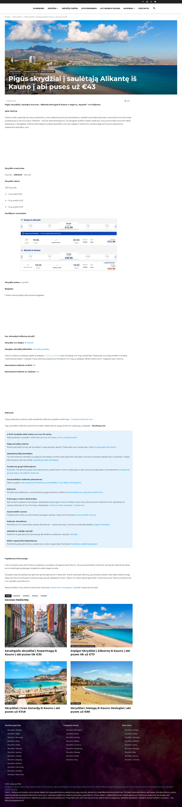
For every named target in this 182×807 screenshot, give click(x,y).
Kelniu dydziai (166, 787)
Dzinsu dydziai (11, 789)
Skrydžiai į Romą (72, 734)
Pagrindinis (38, 8)
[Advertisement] (69, 149)
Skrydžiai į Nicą (72, 760)
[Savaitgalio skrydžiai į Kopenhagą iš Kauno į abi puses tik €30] (36, 625)
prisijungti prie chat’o (105, 447)
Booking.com (76, 492)
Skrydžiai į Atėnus (132, 756)
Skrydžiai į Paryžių (73, 737)
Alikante (16, 596)
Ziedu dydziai (153, 787)
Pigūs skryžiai (17, 17)
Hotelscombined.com (82, 419)
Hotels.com (97, 492)
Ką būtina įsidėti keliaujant (84, 544)
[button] (154, 8)
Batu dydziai (107, 787)
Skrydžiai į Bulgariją (14, 760)
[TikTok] (151, 1)
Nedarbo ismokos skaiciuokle (73, 787)
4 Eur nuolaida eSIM (67, 437)
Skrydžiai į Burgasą (132, 748)
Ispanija (26, 596)
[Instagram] (147, 1)
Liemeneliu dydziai (138, 787)
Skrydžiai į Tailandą (14, 748)
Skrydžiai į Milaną (72, 741)
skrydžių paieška (41, 349)
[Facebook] (143, 1)
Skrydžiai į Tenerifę (132, 760)
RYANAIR (29, 343)
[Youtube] (155, 1)
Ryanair (44, 596)
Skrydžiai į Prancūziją (15, 767)
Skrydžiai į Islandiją (14, 771)
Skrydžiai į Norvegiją (15, 737)
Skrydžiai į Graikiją (14, 756)
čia (34, 365)
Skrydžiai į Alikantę (132, 741)
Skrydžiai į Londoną (73, 745)
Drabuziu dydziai (121, 787)
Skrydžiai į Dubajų (131, 730)
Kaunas (35, 596)
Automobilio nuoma (110, 8)
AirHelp (74, 534)
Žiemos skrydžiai (47, 71)
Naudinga (128, 8)
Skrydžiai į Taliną (131, 734)
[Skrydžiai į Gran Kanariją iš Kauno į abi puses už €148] (36, 683)
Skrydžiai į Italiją (13, 734)
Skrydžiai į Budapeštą (74, 748)
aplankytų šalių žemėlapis (46, 460)
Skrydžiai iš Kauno (30, 71)
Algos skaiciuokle (33, 787)
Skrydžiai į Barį (130, 752)
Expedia (68, 505)
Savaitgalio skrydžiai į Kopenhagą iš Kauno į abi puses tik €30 (31, 652)
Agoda (87, 492)
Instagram (67, 587)
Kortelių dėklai (94, 787)
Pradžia (7, 17)
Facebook (55, 587)
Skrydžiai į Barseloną (74, 730)
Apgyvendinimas (89, 8)
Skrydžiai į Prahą (72, 756)
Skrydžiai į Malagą (73, 752)
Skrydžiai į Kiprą (13, 741)
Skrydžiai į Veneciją (132, 737)
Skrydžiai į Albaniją (14, 730)
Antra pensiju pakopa (51, 787)
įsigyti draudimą (102, 524)
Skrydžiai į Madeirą (14, 763)
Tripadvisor (79, 505)
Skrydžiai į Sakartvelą (15, 774)
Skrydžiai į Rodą (131, 745)
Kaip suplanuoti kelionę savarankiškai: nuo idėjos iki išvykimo (51, 482)
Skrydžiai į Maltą (13, 745)
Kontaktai (144, 8)
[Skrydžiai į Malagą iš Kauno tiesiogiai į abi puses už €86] (102, 683)
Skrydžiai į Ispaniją (14, 752)
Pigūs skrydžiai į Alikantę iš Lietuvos (82, 646)
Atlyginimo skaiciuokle (14, 787)
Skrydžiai (52, 8)
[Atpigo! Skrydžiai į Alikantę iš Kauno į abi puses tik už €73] (102, 625)
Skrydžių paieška (70, 8)
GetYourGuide (56, 505)
